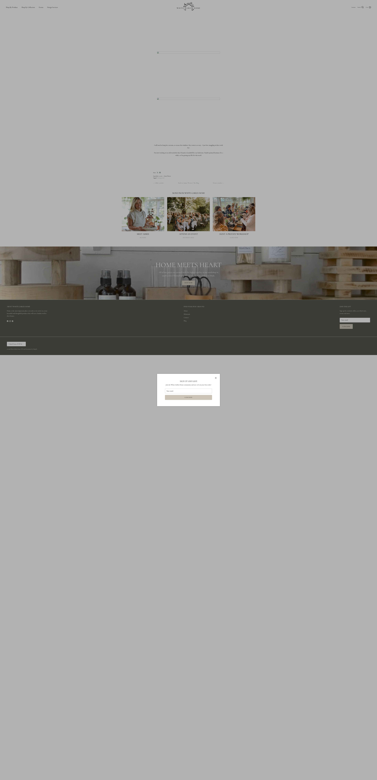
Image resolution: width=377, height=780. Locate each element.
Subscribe (188, 397)
